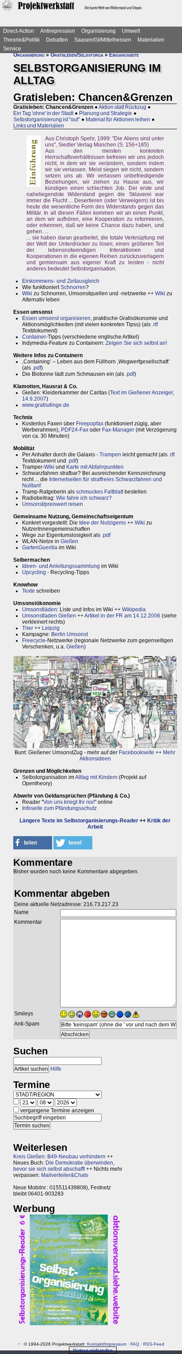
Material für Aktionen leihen (118, 119)
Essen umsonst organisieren (56, 318)
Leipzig (51, 628)
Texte (28, 591)
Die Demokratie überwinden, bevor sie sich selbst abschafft (63, 1166)
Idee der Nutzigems (102, 523)
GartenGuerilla (39, 547)
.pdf (36, 368)
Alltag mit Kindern (96, 777)
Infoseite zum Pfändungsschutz (59, 808)
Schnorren (73, 287)
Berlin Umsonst (69, 634)
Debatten (57, 40)
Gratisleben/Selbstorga (76, 55)
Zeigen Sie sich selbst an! (136, 343)
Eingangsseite (124, 55)
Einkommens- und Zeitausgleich (60, 281)
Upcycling (34, 572)
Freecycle (34, 640)
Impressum (115, 1344)
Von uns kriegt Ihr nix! (69, 802)
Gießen (69, 541)
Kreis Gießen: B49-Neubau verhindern (59, 1156)
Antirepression (57, 31)
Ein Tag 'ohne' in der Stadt (43, 113)
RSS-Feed (153, 1344)
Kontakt (95, 1344)
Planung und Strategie (105, 113)
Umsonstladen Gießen (49, 616)
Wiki (27, 293)
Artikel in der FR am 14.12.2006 (122, 616)
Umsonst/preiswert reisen (52, 504)
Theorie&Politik (21, 40)
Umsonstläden (39, 609)
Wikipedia (134, 609)
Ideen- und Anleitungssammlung (61, 566)
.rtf (155, 324)
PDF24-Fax (74, 430)
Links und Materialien (38, 126)
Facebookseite (136, 752)
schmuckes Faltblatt (99, 492)
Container (34, 337)
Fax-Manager (118, 430)
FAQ (134, 1344)
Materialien (150, 40)
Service (12, 49)
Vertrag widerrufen (93, 1350)
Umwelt (131, 31)
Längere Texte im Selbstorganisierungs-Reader (78, 821)
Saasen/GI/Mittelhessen (102, 40)
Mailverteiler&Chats (64, 1175)
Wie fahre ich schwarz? (84, 498)
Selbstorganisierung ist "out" (46, 119)
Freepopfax (89, 423)
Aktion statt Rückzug (122, 107)
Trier (27, 628)
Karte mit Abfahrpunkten (95, 467)
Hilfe (55, 1069)
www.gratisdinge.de (45, 405)
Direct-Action (18, 31)
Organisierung (98, 31)
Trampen (110, 454)
